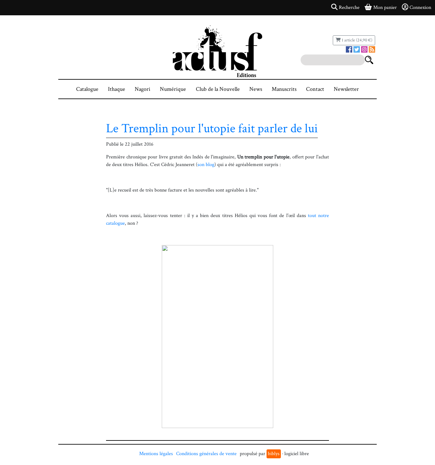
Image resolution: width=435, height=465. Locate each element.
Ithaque (116, 89)
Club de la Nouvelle (218, 89)
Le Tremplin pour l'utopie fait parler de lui (212, 128)
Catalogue (87, 89)
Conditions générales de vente (206, 453)
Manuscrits (284, 89)
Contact (315, 89)
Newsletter (346, 89)
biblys (274, 453)
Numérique (173, 89)
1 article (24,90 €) (356, 40)
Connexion (420, 7)
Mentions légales (156, 453)
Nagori (142, 89)
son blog (205, 164)
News (255, 89)
